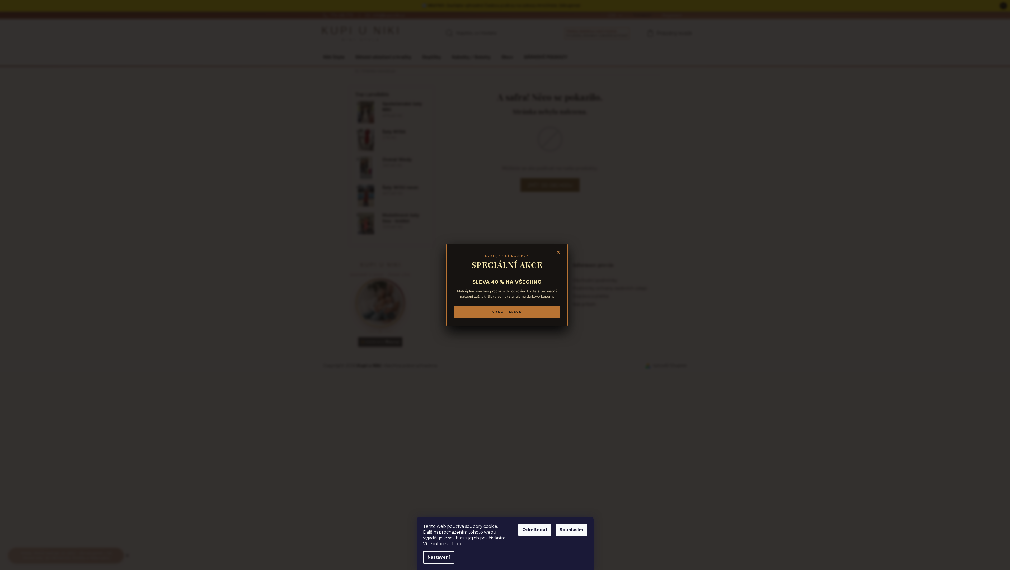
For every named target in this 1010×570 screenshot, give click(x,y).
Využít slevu (507, 312)
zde (458, 543)
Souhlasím (571, 529)
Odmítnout (534, 529)
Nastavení (439, 557)
